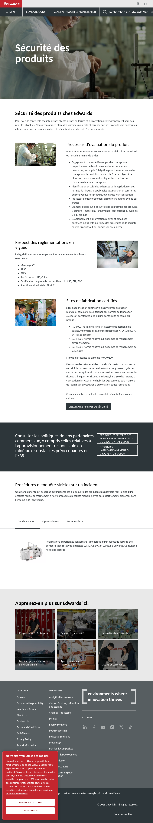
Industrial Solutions (59, 736)
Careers (21, 697)
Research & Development (63, 754)
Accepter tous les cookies (30, 802)
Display (53, 718)
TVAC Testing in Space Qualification (60, 774)
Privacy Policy (24, 739)
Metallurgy (55, 742)
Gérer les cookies (123, 814)
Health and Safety (26, 709)
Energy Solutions (58, 724)
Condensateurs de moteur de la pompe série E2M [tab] (29, 521)
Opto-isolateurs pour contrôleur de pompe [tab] (53, 521)
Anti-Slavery (23, 733)
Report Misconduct (27, 745)
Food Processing (58, 730)
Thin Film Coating (58, 766)
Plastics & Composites (61, 748)
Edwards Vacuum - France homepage (11, 3)
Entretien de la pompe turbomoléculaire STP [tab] (78, 521)
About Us (22, 715)
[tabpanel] (76, 553)
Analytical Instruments (61, 697)
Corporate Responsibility (30, 703)
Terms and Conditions (28, 727)
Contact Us (23, 721)
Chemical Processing (60, 712)
